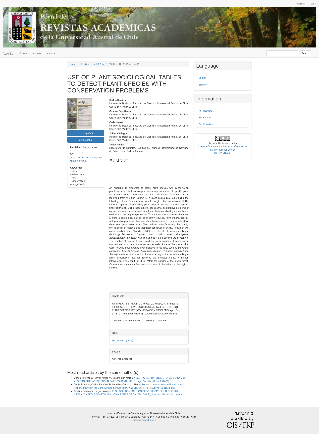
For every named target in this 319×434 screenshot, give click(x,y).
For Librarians (206, 124)
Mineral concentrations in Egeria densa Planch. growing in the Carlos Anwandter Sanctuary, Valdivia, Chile (128, 386)
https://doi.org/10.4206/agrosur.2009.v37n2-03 (86, 159)
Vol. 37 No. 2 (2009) (104, 64)
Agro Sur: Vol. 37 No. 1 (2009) (167, 394)
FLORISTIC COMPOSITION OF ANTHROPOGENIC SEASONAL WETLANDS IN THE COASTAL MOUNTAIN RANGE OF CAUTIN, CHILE (127, 392)
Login (313, 3)
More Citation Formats (126, 320)
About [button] (49, 53)
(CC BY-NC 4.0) (222, 153)
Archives (36, 53)
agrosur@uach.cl (147, 420)
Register (300, 3)
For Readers (205, 110)
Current (23, 53)
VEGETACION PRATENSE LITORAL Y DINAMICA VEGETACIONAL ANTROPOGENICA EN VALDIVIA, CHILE (130, 379)
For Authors (205, 117)
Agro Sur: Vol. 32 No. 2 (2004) (161, 387)
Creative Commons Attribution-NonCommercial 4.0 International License (222, 148)
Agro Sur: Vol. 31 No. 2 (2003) (153, 381)
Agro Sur (8, 53)
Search (305, 53)
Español (203, 84)
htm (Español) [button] (85, 139)
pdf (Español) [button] (86, 133)
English (202, 77)
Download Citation (154, 320)
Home (73, 64)
